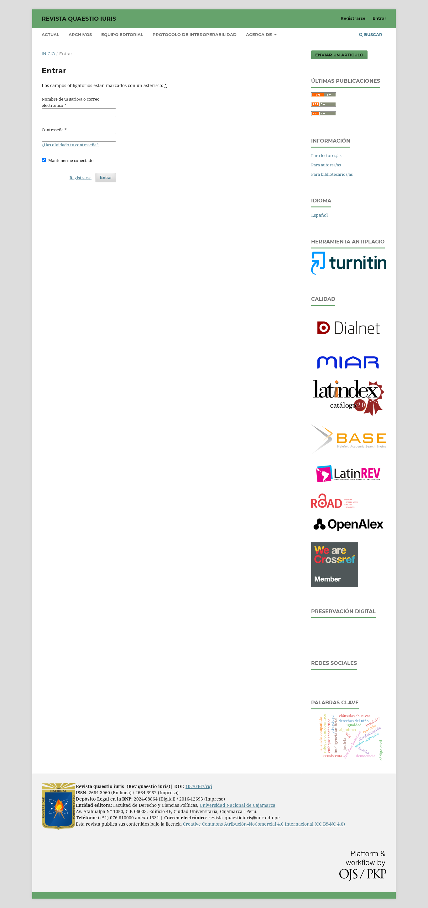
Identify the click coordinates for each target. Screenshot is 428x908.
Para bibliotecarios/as (332, 174)
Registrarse (353, 18)
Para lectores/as (326, 155)
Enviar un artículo (339, 54)
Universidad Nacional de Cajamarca (237, 805)
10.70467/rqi (198, 786)
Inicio (48, 53)
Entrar (379, 18)
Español (319, 215)
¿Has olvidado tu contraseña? (70, 145)
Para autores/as (326, 165)
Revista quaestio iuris (79, 18)
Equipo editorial (122, 34)
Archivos (80, 34)
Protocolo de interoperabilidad (195, 34)
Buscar (372, 34)
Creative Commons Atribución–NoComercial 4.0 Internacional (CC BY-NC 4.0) (264, 824)
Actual (50, 34)
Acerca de (259, 34)
